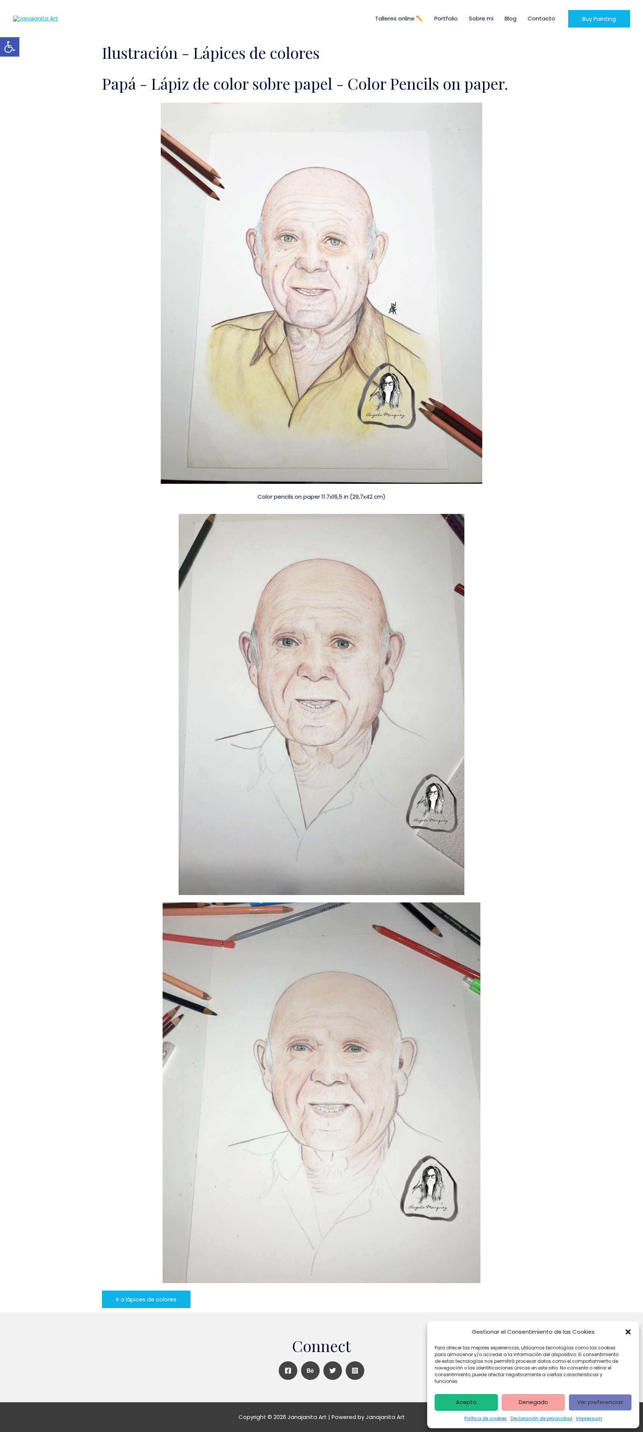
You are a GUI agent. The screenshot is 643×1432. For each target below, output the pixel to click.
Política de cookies (485, 1418)
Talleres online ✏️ (399, 18)
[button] (628, 1332)
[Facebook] (288, 1370)
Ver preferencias (600, 1402)
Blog (510, 18)
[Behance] (310, 1370)
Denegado (533, 1402)
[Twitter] (332, 1370)
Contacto (541, 18)
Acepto (466, 1402)
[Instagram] (355, 1370)
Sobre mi (481, 18)
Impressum (589, 1418)
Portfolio (446, 18)
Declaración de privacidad (541, 1418)
